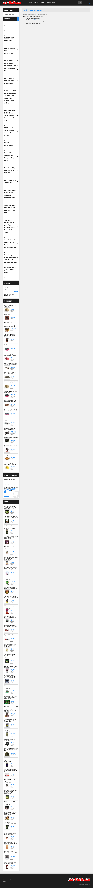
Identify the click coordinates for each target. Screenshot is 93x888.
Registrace (7, 295)
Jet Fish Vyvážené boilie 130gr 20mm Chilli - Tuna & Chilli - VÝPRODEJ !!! (10, 507)
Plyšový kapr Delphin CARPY (11, 455)
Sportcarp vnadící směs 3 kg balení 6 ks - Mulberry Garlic (11, 410)
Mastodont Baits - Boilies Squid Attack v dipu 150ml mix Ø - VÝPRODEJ (10, 760)
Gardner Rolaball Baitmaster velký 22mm (10, 392)
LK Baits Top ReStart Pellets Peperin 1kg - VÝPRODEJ (10, 667)
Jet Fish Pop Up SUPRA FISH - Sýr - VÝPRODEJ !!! (10, 588)
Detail (11, 311)
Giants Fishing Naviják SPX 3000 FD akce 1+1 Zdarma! (10, 364)
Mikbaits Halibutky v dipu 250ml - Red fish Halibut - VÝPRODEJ (10, 645)
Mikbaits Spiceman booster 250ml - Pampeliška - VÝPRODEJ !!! (10, 548)
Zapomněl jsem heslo (9, 294)
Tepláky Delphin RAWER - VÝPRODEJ (10, 730)
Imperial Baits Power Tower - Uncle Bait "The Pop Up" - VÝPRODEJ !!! (11, 813)
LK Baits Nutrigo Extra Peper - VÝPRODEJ (11, 578)
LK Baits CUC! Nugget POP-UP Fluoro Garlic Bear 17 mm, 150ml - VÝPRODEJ (10, 569)
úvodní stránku (35, 21)
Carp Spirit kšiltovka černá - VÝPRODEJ (10, 740)
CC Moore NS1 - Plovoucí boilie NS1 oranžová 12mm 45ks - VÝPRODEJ (10, 833)
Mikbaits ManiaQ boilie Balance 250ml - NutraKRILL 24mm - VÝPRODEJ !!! (10, 853)
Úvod (30, 3)
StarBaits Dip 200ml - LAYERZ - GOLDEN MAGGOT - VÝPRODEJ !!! (10, 527)
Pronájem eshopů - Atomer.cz (84, 884)
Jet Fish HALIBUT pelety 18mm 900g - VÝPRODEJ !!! (10, 823)
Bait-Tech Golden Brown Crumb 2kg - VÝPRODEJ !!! (10, 843)
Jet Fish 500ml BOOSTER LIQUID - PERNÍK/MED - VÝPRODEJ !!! (10, 720)
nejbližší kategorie (36, 19)
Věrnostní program (51, 3)
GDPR (4, 881)
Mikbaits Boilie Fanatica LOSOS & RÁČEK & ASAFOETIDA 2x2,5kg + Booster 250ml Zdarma (9, 324)
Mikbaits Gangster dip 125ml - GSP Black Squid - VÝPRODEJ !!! (11, 558)
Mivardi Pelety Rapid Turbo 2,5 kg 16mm (10, 306)
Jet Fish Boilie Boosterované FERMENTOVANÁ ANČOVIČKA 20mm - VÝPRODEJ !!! (10, 792)
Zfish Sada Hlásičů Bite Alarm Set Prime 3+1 (9, 429)
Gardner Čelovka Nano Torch (11, 437)
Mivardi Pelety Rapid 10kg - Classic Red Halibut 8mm (10, 401)
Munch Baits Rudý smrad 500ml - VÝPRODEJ (10, 863)
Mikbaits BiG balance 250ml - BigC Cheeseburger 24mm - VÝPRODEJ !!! (11, 781)
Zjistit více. (6, 496)
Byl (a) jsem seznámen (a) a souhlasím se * (11, 489)
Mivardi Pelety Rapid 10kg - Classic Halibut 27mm (10, 373)
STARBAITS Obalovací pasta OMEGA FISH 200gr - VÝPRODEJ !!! (11, 537)
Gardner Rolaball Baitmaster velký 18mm (10, 345)
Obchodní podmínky (7, 879)
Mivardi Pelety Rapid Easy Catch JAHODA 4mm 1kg (10, 354)
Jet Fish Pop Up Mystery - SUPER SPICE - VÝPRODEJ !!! (10, 770)
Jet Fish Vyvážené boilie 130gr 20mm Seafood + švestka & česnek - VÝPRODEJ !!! (9, 656)
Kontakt (36, 3)
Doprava (42, 3)
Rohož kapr (7, 314)
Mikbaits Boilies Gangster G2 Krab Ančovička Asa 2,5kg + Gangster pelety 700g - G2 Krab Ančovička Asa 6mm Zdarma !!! (11, 709)
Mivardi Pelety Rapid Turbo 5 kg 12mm (11, 382)
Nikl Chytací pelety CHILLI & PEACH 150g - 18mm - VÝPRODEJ (10, 803)
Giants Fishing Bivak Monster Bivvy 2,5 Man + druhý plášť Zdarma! (11, 749)
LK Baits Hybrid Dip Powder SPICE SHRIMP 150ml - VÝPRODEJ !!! (10, 697)
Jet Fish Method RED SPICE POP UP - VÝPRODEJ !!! (10, 617)
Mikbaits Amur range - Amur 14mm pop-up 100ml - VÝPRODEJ (10, 687)
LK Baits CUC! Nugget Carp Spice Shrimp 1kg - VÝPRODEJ (10, 607)
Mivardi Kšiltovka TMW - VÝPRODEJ (9, 635)
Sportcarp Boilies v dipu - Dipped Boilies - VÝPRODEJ (10, 626)
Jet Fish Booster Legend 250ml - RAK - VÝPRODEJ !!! (11, 597)
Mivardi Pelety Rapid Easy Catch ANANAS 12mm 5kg (10, 463)
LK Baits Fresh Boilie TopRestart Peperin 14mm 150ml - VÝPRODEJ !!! (10, 676)
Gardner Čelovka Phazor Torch (10, 419)
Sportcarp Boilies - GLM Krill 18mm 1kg (10, 446)
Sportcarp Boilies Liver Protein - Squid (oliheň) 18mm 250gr (9, 335)
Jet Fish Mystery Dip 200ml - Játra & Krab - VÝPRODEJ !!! (11, 517)
